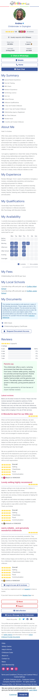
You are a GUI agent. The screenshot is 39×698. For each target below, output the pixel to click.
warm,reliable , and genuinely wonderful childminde (15, 529)
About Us (5, 655)
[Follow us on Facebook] (3, 669)
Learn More (33, 690)
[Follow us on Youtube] (12, 669)
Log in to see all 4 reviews (16, 585)
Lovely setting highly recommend (16, 482)
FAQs (3, 643)
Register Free (27, 595)
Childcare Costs (7, 652)
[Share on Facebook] (27, 619)
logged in (27, 589)
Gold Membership (8, 665)
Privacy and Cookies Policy (27, 675)
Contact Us (5, 659)
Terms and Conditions (9, 675)
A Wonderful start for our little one (17, 414)
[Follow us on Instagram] (16, 669)
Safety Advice (8, 634)
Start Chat (20, 69)
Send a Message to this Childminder (20, 615)
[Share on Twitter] (24, 619)
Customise (13, 694)
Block (20, 602)
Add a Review (20, 611)
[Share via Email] (31, 619)
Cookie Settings (19, 677)
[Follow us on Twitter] (7, 669)
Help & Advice (7, 649)
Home (20, 65)
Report (20, 606)
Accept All (23, 694)
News (4, 662)
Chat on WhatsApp (20, 56)
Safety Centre (6, 646)
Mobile (21, 60)
